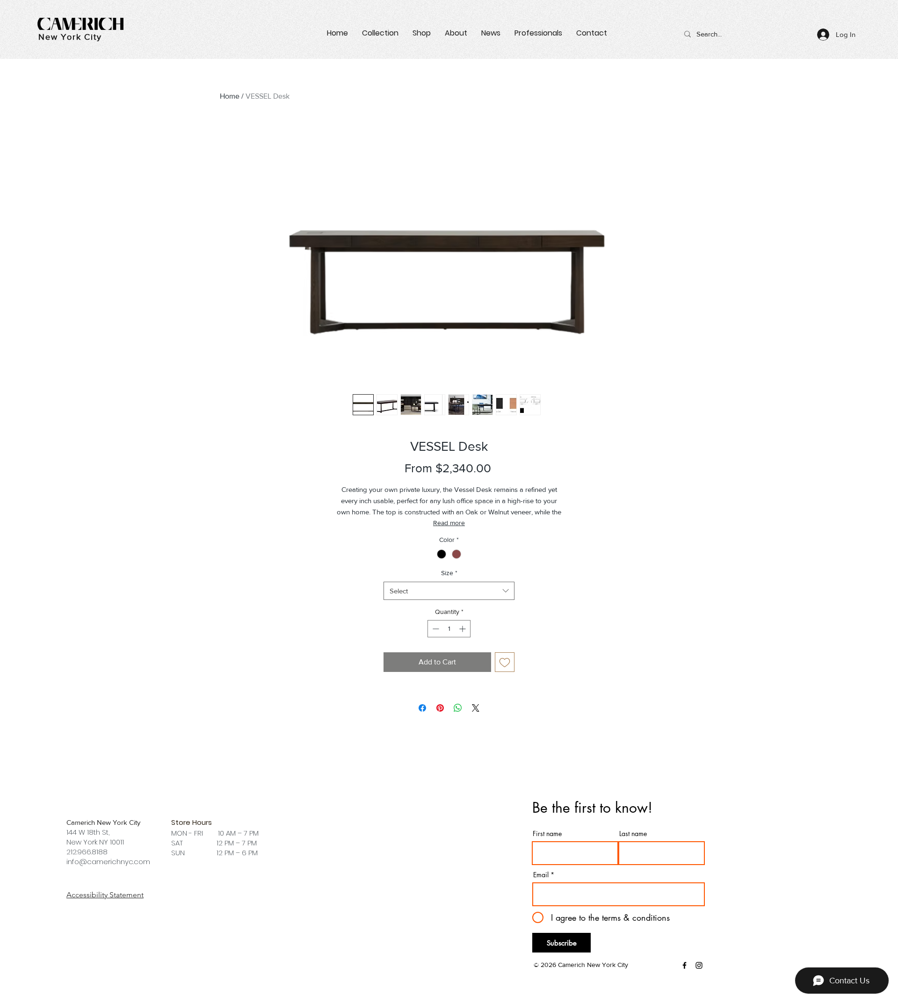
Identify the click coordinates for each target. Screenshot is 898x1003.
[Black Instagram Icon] (699, 965)
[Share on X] (475, 708)
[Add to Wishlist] (504, 662)
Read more (449, 523)
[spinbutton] (449, 629)
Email (541, 875)
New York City (69, 37)
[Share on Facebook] (422, 708)
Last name (633, 833)
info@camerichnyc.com (108, 861)
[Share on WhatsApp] (457, 708)
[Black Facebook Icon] (684, 965)
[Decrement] (435, 629)
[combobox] (449, 591)
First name (547, 833)
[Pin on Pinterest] (440, 708)
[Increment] (463, 629)
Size (449, 573)
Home (229, 96)
